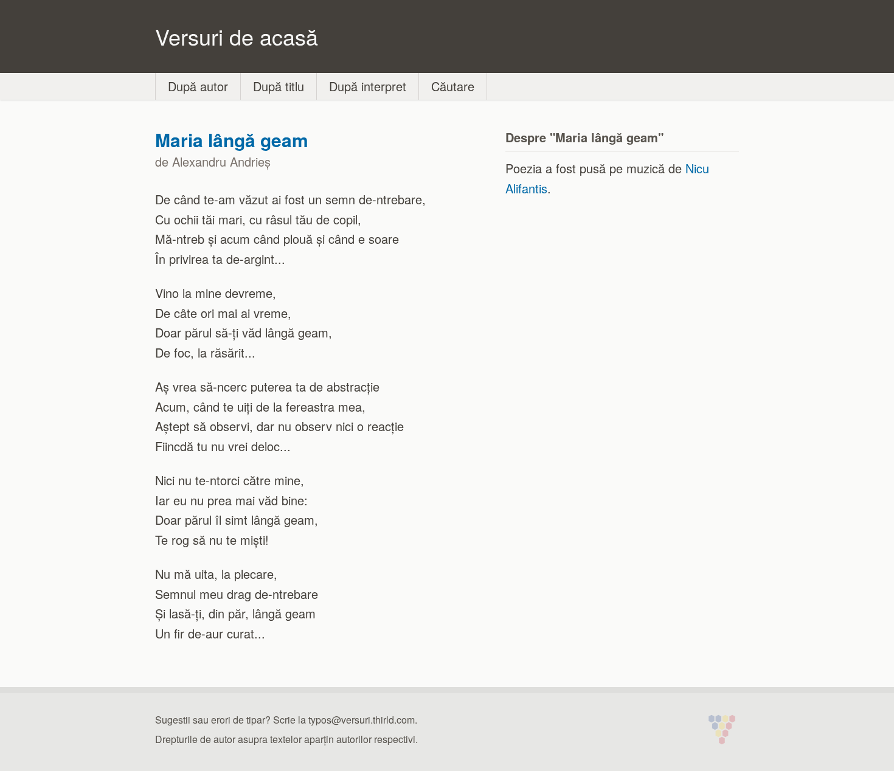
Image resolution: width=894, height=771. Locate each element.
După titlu (278, 86)
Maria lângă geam (231, 139)
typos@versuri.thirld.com (361, 720)
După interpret (367, 86)
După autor (198, 86)
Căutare (452, 86)
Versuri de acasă (236, 36)
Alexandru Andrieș (221, 161)
